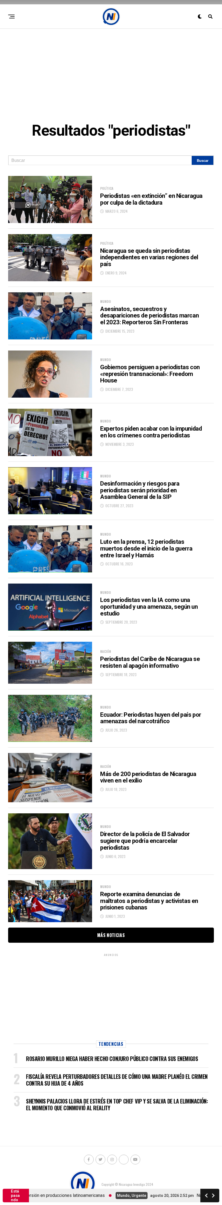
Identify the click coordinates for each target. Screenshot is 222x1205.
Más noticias (111, 935)
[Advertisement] (111, 71)
